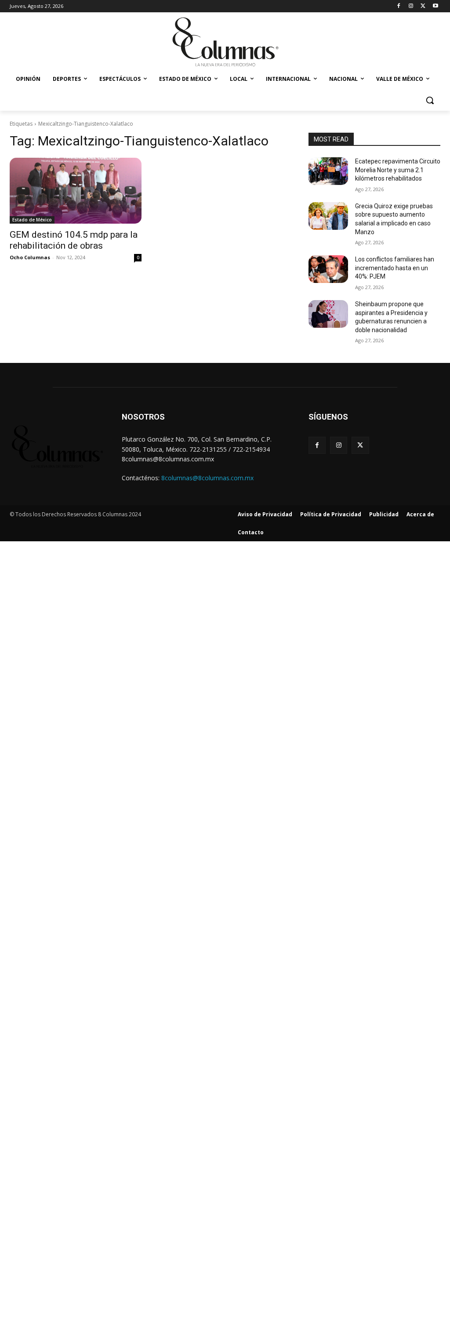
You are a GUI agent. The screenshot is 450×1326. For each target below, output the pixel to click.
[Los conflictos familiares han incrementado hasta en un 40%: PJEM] (328, 269)
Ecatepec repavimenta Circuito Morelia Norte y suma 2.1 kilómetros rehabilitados (397, 170)
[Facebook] (399, 6)
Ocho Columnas (30, 257)
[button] (429, 100)
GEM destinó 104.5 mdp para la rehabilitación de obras (74, 240)
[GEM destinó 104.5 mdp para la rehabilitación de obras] (76, 191)
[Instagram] (411, 6)
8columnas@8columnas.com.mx (207, 478)
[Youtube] (435, 6)
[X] (423, 6)
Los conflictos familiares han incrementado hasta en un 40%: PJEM (394, 268)
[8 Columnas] (225, 43)
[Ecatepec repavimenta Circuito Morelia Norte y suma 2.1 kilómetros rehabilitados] (328, 171)
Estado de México (32, 220)
